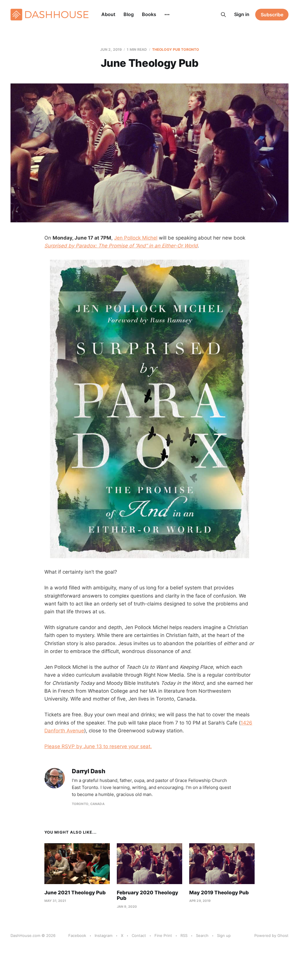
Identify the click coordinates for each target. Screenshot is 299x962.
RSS (183, 935)
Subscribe (272, 15)
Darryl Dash (88, 771)
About (108, 14)
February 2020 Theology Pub (147, 895)
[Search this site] (223, 14)
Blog (129, 14)
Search (202, 935)
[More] (167, 14)
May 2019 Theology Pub (219, 892)
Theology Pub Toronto (175, 49)
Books (149, 14)
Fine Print (163, 935)
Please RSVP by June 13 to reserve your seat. (98, 746)
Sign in (241, 14)
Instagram (103, 935)
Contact (139, 935)
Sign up (224, 935)
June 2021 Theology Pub (75, 892)
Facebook (77, 935)
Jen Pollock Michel (135, 238)
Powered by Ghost (271, 935)
